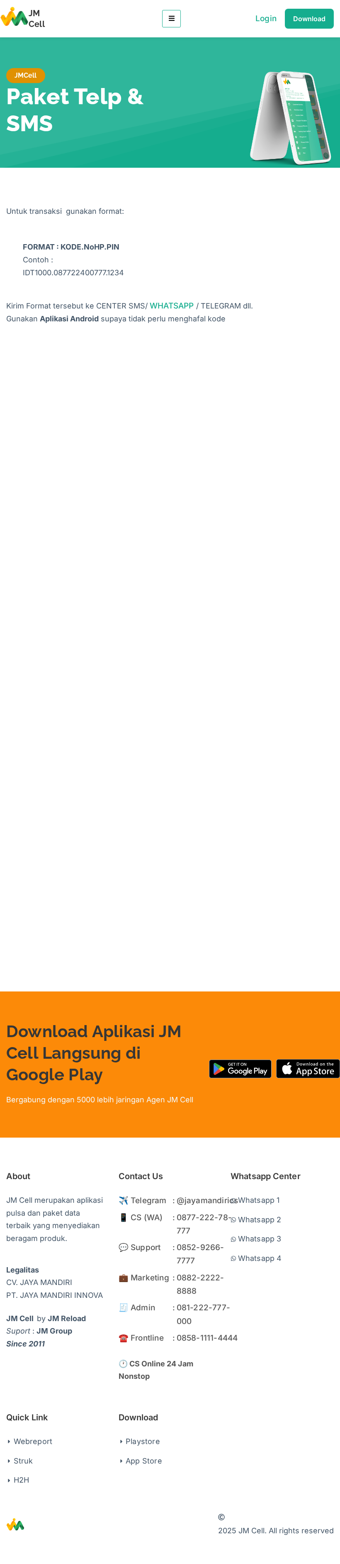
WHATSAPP (172, 306)
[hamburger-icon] (171, 18)
